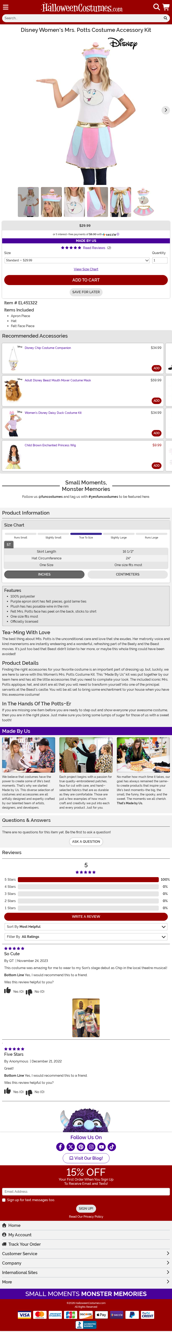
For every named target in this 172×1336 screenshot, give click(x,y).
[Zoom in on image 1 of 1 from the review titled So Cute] (86, 1017)
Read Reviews (94, 248)
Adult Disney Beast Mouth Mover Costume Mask (58, 380)
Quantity (159, 253)
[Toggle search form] (156, 7)
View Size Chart (86, 269)
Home (14, 1225)
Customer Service (19, 1253)
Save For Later (86, 292)
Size (7, 253)
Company (11, 1263)
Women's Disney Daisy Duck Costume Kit (53, 412)
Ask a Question (86, 842)
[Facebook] (60, 1147)
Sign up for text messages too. (31, 1200)
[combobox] (81, 18)
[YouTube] (101, 1147)
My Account (19, 1234)
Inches (44, 574)
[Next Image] (166, 110)
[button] (166, 7)
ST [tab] (9, 545)
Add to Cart (86, 280)
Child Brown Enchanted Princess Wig (50, 445)
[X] (70, 1147)
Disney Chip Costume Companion (48, 348)
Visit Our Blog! (88, 1158)
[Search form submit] (165, 18)
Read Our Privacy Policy (86, 1217)
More (7, 1281)
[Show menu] (5, 7)
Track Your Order (24, 1244)
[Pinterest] (81, 1147)
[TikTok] (112, 1147)
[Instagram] (91, 1147)
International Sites (20, 1272)
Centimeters (127, 574)
